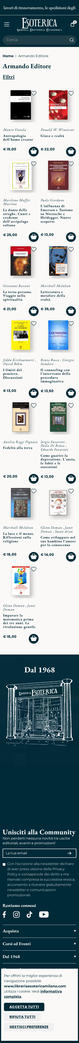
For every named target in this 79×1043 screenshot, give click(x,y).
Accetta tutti (24, 1006)
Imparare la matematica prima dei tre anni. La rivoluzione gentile (19, 621)
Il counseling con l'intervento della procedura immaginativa (55, 376)
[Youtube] (44, 914)
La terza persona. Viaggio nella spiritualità (17, 296)
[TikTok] (29, 914)
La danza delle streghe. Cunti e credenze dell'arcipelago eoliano (17, 217)
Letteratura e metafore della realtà (53, 296)
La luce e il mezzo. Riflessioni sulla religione (18, 537)
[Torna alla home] (39, 24)
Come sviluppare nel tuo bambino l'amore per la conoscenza (58, 541)
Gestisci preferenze (28, 1026)
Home (8, 56)
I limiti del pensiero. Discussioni (13, 374)
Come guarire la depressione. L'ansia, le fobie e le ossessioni (58, 461)
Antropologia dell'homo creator (18, 137)
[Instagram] (16, 914)
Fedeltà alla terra (17, 447)
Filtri (8, 76)
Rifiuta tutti (22, 1016)
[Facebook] (4, 914)
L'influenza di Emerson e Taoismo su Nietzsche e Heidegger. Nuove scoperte (57, 213)
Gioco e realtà (52, 135)
